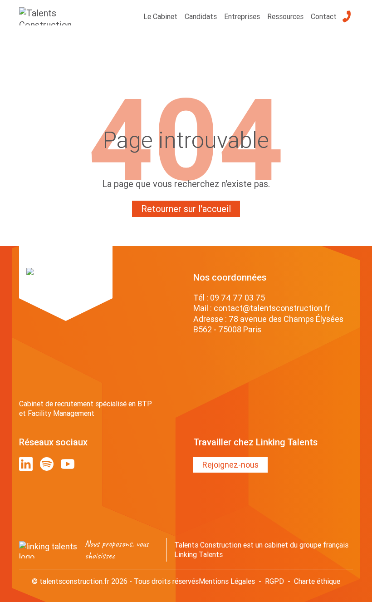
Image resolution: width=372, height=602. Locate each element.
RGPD (274, 581)
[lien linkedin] (26, 464)
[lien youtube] (67, 464)
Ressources (285, 16)
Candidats (201, 16)
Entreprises (242, 16)
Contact (324, 16)
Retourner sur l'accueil (186, 208)
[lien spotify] (47, 464)
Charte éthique (317, 581)
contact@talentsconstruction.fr (272, 308)
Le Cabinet (160, 16)
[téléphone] (346, 16)
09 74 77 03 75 (237, 297)
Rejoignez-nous (230, 464)
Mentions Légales (227, 581)
